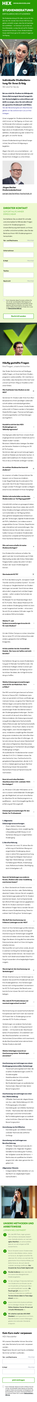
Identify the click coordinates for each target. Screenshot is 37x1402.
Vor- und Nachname (10, 240)
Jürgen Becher (9, 187)
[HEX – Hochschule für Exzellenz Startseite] (7, 3)
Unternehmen (8, 251)
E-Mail (5, 261)
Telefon (6, 271)
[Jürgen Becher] (18, 172)
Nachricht (7, 281)
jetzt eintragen (18, 1380)
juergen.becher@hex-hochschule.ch (17, 193)
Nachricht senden (18, 316)
